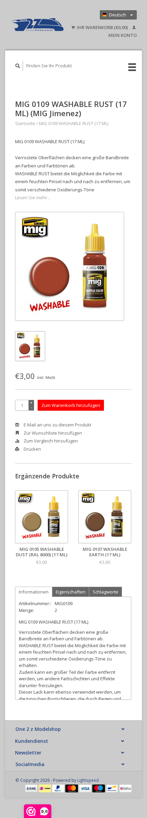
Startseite (25, 123)
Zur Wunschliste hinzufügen (52, 433)
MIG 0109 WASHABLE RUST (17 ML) (73, 123)
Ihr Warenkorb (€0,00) (102, 27)
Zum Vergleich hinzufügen (50, 441)
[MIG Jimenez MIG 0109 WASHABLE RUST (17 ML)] (69, 266)
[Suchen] (18, 66)
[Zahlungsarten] (32, 788)
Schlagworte (105, 592)
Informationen (34, 592)
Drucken (32, 449)
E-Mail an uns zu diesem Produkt (57, 425)
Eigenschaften (70, 592)
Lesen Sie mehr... (32, 197)
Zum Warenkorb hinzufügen (70, 405)
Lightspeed (88, 780)
